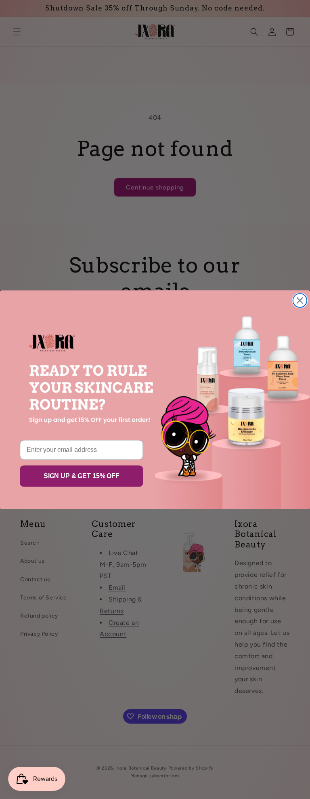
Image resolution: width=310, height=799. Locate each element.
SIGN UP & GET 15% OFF (81, 475)
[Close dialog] (300, 300)
